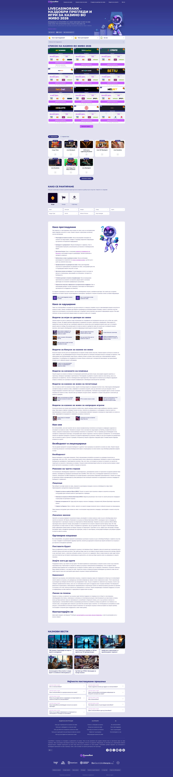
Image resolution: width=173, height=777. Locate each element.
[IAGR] (56, 762)
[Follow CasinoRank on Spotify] (120, 750)
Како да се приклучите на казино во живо (66, 724)
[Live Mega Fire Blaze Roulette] (71, 166)
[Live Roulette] (117, 148)
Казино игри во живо (81, 2)
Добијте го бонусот (60, 62)
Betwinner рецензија (60, 65)
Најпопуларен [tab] (54, 136)
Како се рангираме (116, 729)
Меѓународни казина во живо (95, 734)
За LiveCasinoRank (115, 724)
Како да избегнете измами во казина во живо (66, 729)
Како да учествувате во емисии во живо (66, 734)
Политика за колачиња (65, 775)
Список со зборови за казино (95, 724)
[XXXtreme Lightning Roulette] (86, 148)
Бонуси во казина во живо (95, 727)
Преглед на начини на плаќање (95, 729)
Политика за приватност (88, 775)
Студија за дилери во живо (98, 2)
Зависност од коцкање (95, 732)
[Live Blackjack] (71, 148)
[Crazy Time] (55, 148)
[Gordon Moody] (84, 762)
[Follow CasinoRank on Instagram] (110, 750)
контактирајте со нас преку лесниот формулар (89, 615)
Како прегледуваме (116, 727)
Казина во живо (68, 2)
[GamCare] (72, 762)
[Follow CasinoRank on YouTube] (117, 750)
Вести (123, 2)
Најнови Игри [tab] (65, 136)
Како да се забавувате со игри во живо (66, 727)
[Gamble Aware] (103, 762)
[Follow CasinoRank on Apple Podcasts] (123, 750)
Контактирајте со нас (115, 732)
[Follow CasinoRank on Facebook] (107, 750)
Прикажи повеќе (85, 126)
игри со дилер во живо (79, 260)
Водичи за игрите (113, 2)
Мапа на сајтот (109, 775)
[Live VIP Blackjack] (102, 148)
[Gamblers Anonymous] (63, 762)
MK (49, 750)
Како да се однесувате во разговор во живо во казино (66, 732)
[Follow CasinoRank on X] (114, 750)
